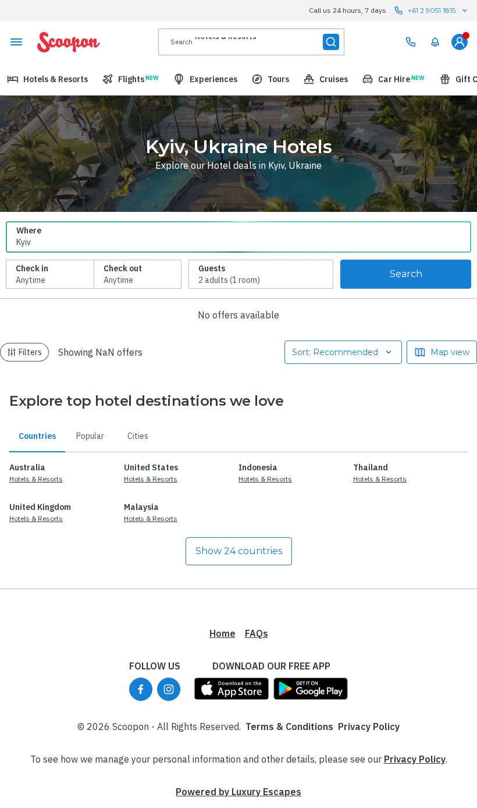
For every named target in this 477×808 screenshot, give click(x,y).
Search (406, 273)
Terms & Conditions (289, 726)
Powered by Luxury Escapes (238, 792)
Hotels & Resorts (36, 478)
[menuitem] (435, 42)
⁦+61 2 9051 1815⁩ (431, 10)
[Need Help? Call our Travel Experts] (411, 42)
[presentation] (251, 42)
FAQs (256, 633)
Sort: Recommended (335, 352)
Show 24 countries (238, 551)
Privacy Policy (369, 726)
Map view (449, 352)
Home (222, 633)
